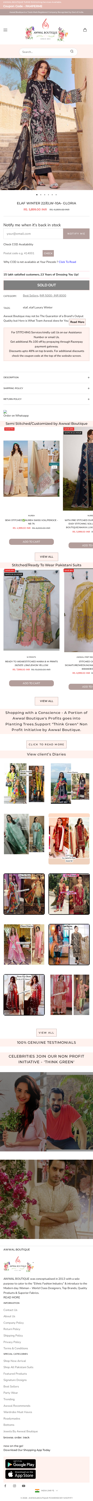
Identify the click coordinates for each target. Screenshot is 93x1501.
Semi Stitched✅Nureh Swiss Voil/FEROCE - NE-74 (31, 522)
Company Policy (13, 1323)
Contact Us (10, 1310)
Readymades (11, 1419)
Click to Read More (46, 744)
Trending (9, 1399)
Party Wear (10, 1393)
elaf (25, 307)
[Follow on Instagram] (14, 1486)
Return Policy (11, 1329)
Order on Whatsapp (16, 416)
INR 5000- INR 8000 (53, 296)
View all (46, 556)
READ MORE (11, 1297)
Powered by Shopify (61, 1498)
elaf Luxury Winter (41, 307)
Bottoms (8, 1425)
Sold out (46, 285)
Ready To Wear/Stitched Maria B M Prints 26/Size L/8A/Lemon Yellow (31, 663)
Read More (77, 322)
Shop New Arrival (14, 1361)
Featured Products (15, 1374)
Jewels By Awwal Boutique (20, 1431)
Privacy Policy (12, 1342)
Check (48, 253)
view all (47, 1032)
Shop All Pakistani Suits (18, 1367)
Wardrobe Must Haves (17, 1412)
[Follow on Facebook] (5, 1486)
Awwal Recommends (16, 1406)
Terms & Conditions (15, 1348)
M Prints (31, 657)
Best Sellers (30, 296)
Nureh (31, 515)
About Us (9, 1316)
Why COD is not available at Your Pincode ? (39, 262)
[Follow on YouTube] (23, 1486)
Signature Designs (15, 1380)
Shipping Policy (13, 1336)
